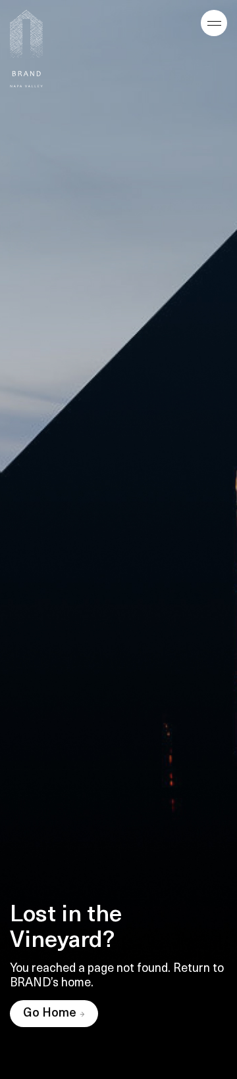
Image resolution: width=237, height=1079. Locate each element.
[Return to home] (26, 48)
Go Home (49, 1014)
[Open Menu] (214, 23)
